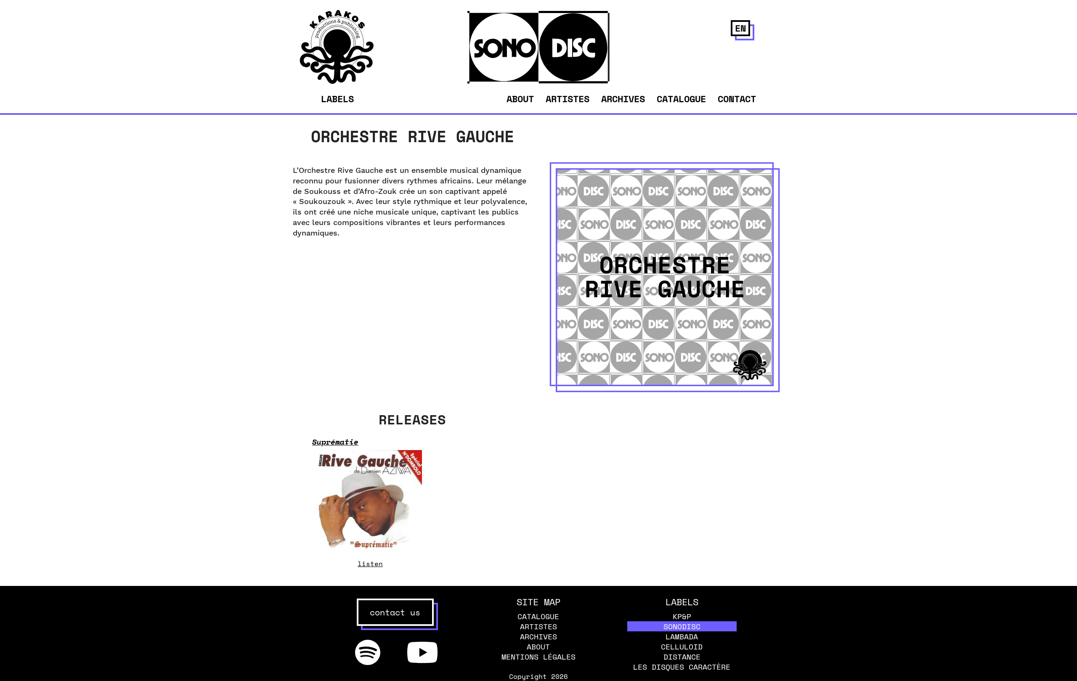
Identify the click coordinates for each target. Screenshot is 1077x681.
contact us (395, 612)
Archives (623, 99)
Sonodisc (681, 626)
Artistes (567, 99)
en (740, 28)
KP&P (682, 616)
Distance (681, 656)
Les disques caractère (681, 666)
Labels (337, 99)
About (520, 99)
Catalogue (681, 99)
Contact (737, 99)
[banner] (337, 82)
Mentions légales (538, 656)
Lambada (682, 636)
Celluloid (682, 646)
